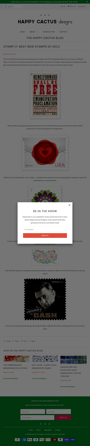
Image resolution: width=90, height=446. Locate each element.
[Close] (69, 205)
